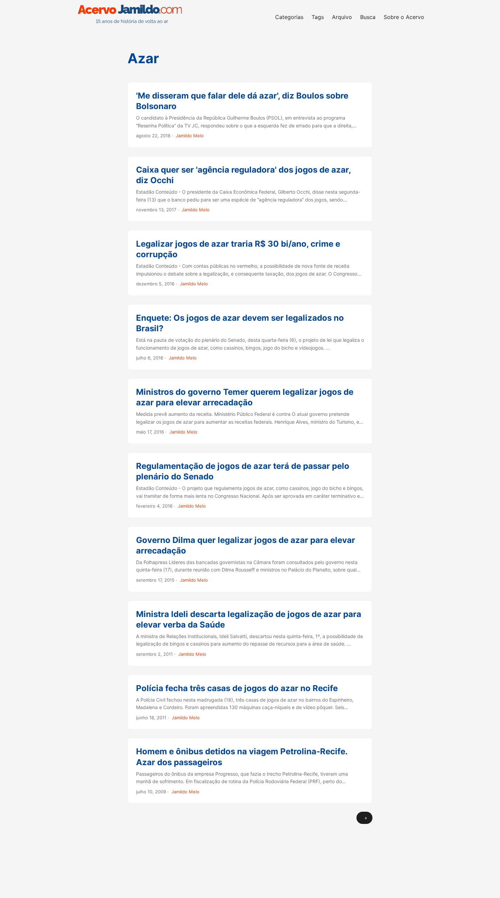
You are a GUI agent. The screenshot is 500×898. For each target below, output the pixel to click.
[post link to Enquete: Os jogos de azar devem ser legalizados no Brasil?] (250, 337)
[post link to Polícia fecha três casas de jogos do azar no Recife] (250, 702)
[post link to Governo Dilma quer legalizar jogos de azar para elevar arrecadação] (250, 559)
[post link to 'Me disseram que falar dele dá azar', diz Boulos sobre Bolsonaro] (250, 114)
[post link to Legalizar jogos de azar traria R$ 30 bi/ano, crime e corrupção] (250, 263)
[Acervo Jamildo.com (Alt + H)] (131, 17)
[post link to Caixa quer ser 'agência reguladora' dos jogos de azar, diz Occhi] (250, 189)
